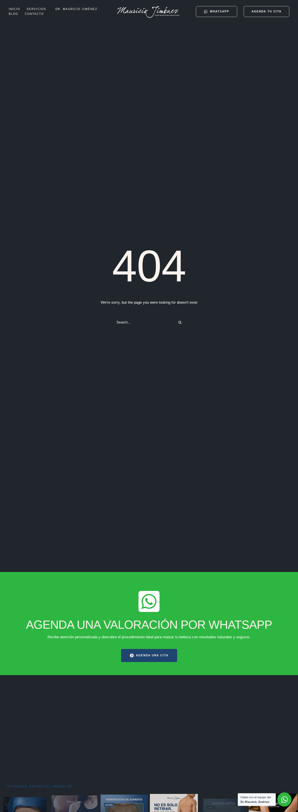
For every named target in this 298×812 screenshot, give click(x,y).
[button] (48, 9)
